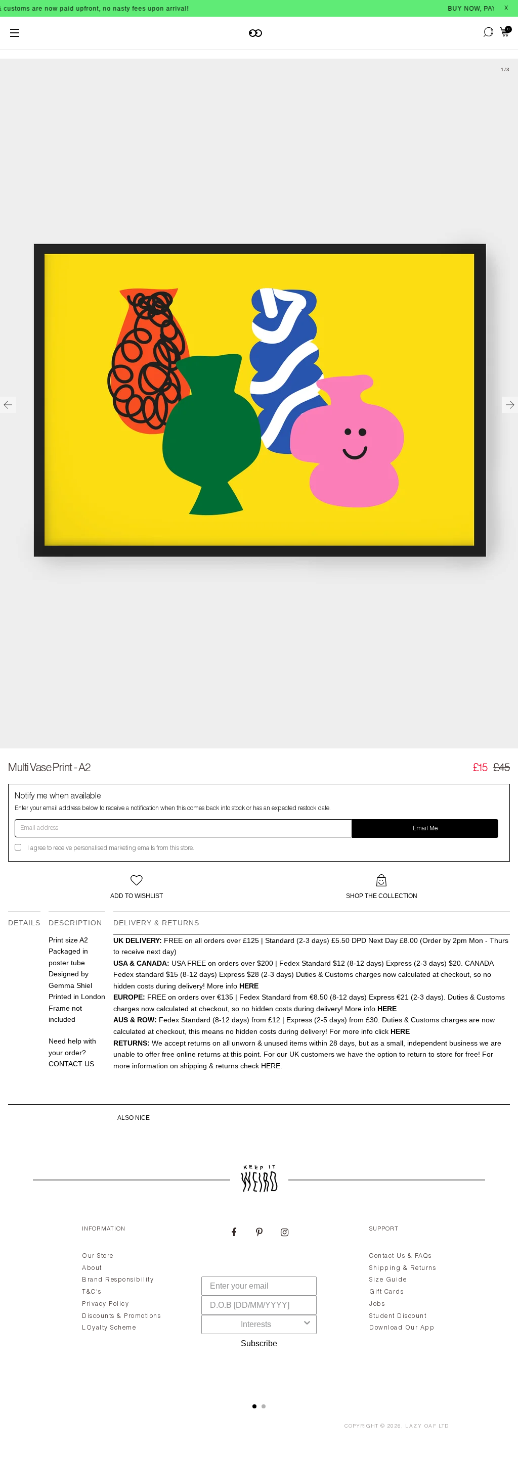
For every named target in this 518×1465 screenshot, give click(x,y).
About (92, 1268)
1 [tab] (254, 1406)
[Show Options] (307, 1324)
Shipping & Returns (402, 1268)
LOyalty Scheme (109, 1328)
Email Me (425, 829)
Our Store (98, 1256)
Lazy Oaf (421, 1426)
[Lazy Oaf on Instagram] (284, 1233)
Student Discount (397, 1316)
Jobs (377, 1304)
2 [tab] (264, 1406)
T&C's (92, 1292)
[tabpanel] (259, 1302)
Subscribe (259, 1343)
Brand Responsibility (118, 1280)
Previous (8, 405)
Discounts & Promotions (121, 1316)
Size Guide (388, 1280)
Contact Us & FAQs (400, 1256)
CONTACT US (71, 1064)
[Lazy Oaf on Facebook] (233, 1233)
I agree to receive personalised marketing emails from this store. (110, 848)
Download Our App (402, 1328)
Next (510, 405)
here (270, 1066)
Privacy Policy (105, 1304)
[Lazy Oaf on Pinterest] (259, 1233)
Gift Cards (386, 1292)
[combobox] (256, 1324)
